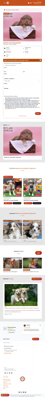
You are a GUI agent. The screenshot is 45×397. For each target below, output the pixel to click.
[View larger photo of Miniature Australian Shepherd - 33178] (40, 180)
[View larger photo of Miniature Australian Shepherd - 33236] (20, 180)
